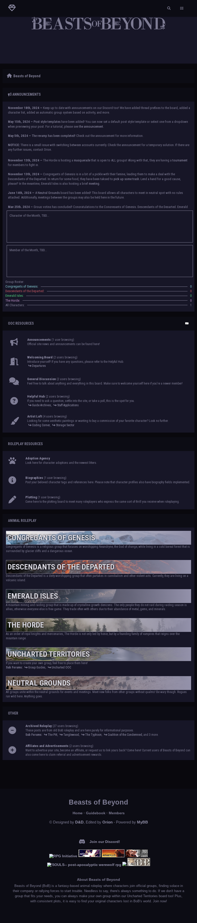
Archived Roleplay (38, 726)
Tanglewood (71, 735)
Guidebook (95, 813)
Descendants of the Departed (60, 566)
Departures (39, 366)
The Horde (25, 624)
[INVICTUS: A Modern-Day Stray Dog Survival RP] (136, 856)
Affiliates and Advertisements (46, 746)
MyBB (142, 822)
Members (117, 813)
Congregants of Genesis (51, 537)
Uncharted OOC (61, 667)
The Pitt (52, 735)
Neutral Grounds (49, 193)
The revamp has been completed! (53, 136)
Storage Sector (65, 425)
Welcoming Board (40, 357)
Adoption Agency (37, 458)
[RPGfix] (89, 856)
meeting (94, 183)
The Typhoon (93, 735)
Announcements (39, 340)
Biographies (34, 478)
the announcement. (91, 126)
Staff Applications (68, 405)
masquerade (82, 160)
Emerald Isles (32, 595)
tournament (180, 160)
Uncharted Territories (48, 654)
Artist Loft (34, 416)
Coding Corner (41, 425)
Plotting (31, 497)
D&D (79, 822)
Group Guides (36, 667)
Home (78, 813)
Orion (107, 822)
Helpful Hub (36, 396)
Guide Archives (41, 405)
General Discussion (41, 379)
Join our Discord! (105, 842)
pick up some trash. (127, 179)
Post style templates (47, 122)
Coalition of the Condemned (125, 735)
